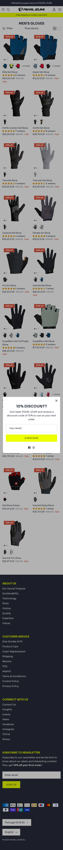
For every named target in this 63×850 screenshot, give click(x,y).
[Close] (56, 400)
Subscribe (31, 438)
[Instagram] (34, 447)
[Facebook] (29, 447)
